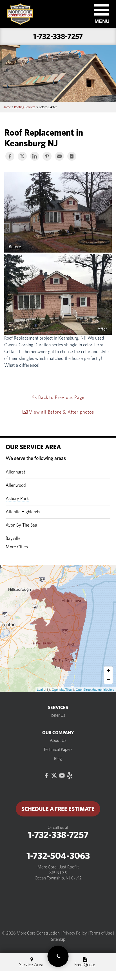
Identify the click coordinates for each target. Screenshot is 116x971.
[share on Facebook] (9, 156)
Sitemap (58, 939)
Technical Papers (58, 749)
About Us (58, 740)
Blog (58, 758)
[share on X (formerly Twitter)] (22, 156)
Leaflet (41, 689)
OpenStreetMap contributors (95, 689)
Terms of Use (101, 933)
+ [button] (108, 670)
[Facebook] (46, 775)
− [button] (108, 679)
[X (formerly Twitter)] (54, 775)
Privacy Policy (75, 933)
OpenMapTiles (62, 689)
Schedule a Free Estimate (58, 808)
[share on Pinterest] (47, 156)
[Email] (59, 156)
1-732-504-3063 (58, 855)
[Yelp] (69, 775)
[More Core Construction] (58, 956)
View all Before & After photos (61, 412)
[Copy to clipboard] (71, 156)
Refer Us (58, 715)
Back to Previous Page (61, 397)
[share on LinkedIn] (34, 156)
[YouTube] (62, 775)
